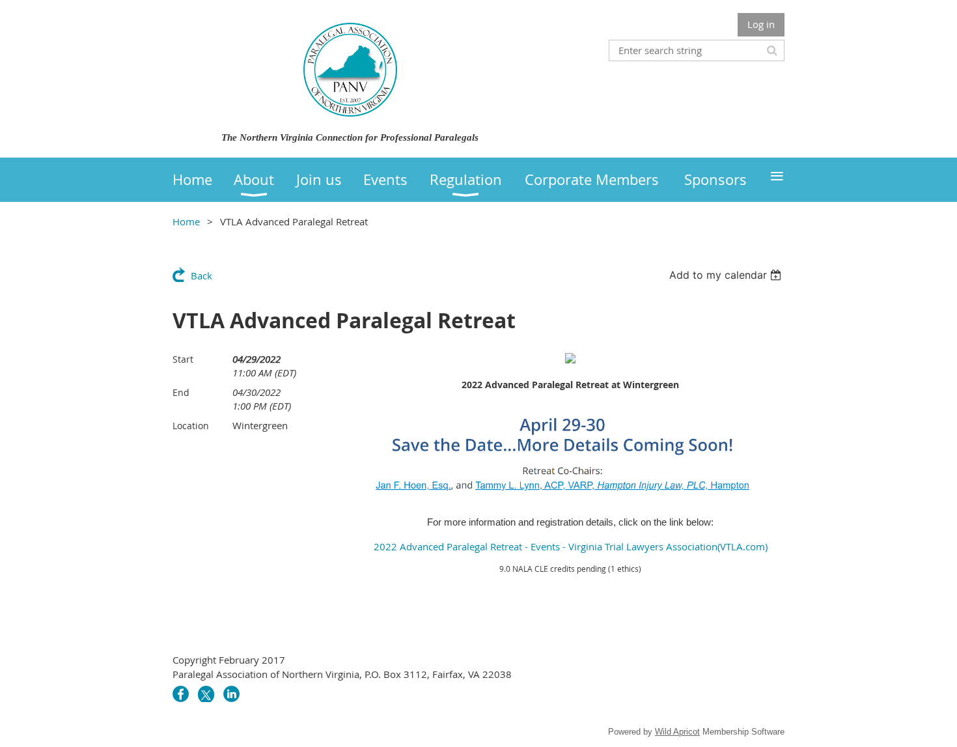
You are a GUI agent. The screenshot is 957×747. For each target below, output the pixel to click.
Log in (761, 24)
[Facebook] (181, 694)
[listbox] (726, 275)
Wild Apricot (677, 732)
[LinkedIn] (231, 694)
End (181, 392)
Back (201, 275)
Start (183, 359)
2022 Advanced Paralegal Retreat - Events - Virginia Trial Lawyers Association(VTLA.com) (571, 546)
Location (191, 425)
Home (186, 221)
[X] (206, 694)
